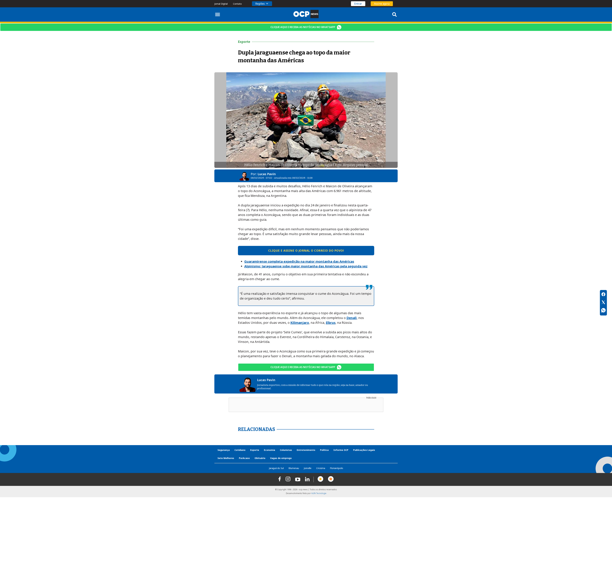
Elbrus (330, 322)
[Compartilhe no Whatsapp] (603, 311)
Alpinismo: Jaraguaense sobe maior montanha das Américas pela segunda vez (306, 266)
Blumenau (293, 468)
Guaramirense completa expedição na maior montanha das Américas (299, 261)
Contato (237, 3)
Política (324, 449)
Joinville (307, 468)
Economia (269, 449)
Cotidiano (239, 449)
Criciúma (320, 468)
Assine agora (382, 3)
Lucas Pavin (267, 174)
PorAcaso (244, 458)
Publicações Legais (364, 449)
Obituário (260, 458)
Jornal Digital (221, 3)
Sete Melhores (226, 458)
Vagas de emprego (281, 458)
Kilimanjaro (299, 322)
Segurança (224, 449)
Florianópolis (336, 468)
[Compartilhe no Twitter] (603, 303)
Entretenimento (306, 449)
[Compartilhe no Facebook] (603, 295)
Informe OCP (340, 449)
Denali (351, 318)
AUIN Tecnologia (318, 493)
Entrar (358, 3)
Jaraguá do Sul (276, 468)
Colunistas (286, 449)
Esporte (254, 449)
